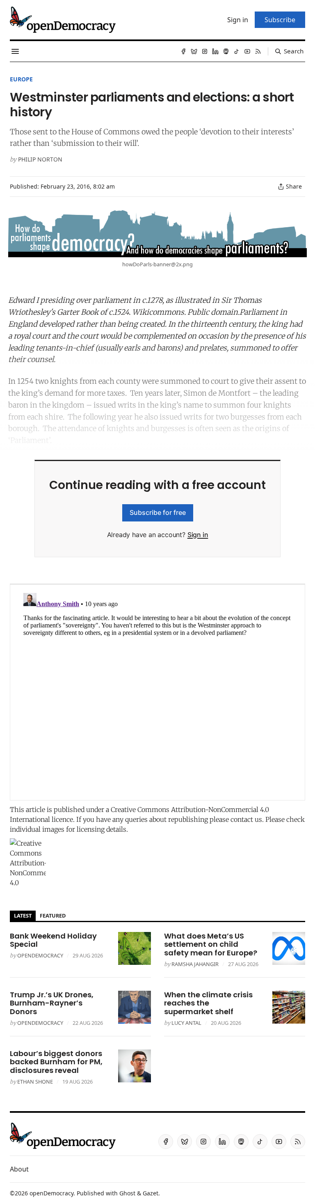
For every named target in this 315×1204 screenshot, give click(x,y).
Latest (23, 915)
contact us (246, 819)
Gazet (150, 1193)
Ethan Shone (35, 1081)
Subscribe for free (158, 512)
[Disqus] (157, 692)
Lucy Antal (186, 1022)
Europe (21, 79)
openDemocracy (40, 955)
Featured (53, 915)
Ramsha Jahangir (195, 964)
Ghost (127, 1193)
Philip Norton (40, 159)
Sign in (197, 534)
